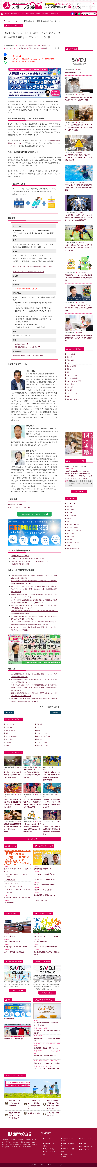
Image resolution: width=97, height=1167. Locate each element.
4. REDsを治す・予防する (13, 886)
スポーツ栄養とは (15, 13)
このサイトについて (85, 1139)
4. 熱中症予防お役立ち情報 (20, 564)
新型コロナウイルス (42, 745)
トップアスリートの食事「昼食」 (44, 879)
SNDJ (7, 745)
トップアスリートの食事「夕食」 (44, 884)
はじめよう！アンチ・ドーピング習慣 (46, 936)
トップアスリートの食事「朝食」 (44, 874)
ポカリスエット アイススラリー (19, 507)
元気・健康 (9, 48)
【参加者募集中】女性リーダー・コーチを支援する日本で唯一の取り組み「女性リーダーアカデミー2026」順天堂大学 (78, 217)
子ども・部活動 (20, 48)
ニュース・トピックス (14, 21)
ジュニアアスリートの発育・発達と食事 (47, 1068)
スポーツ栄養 (31, 45)
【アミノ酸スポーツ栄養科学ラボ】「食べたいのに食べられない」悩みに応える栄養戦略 (78, 307)
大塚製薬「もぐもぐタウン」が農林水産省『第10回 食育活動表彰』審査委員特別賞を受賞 (79, 277)
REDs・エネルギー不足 (43, 736)
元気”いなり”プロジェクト (68, 1139)
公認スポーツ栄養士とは (12, 941)
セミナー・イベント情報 (49, 1145)
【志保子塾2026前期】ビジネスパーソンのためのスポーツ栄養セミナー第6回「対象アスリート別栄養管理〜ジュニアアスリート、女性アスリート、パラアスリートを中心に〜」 (79, 474)
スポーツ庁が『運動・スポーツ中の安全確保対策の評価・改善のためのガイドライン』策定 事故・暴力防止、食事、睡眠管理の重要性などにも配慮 (34, 589)
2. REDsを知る (10, 880)
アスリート (20, 45)
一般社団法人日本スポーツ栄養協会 (25, 347)
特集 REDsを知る (30, 13)
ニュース (7, 13)
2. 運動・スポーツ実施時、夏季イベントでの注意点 (28, 558)
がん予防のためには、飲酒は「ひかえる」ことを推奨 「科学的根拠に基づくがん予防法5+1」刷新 (78, 157)
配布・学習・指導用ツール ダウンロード (17, 897)
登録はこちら (17, 990)
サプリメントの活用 (40, 941)
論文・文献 (9, 739)
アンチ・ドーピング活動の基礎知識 (45, 947)
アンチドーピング (54, 13)
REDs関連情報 (9, 902)
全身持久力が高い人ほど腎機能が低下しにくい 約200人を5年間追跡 (12, 774)
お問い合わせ (85, 1149)
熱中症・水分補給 (34, 48)
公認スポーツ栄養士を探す (67, 1155)
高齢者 (45, 48)
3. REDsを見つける (11, 883)
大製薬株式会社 (19, 344)
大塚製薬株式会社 (14, 505)
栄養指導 (39, 724)
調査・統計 (39, 739)
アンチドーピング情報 (49, 1153)
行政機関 (8, 742)
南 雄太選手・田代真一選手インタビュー (47, 1048)
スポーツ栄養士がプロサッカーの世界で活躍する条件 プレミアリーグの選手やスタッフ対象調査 (78, 247)
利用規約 (83, 1143)
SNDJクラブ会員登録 (67, 1145)
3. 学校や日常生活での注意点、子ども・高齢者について (30, 561)
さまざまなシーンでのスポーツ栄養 (15, 947)
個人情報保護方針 (86, 1146)
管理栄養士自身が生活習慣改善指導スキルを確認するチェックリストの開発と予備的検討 (78, 337)
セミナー (22, 13)
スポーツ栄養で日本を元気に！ (14, 952)
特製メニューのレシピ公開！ (43, 890)
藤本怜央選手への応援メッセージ (44, 895)
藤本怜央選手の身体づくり (42, 869)
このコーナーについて (41, 900)
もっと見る (31, 839)
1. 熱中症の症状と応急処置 (20, 556)
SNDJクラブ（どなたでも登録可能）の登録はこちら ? (28, 272)
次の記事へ (55, 712)
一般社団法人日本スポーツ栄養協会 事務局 (28, 355)
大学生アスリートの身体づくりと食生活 (47, 1063)
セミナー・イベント (45, 45)
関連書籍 (38, 13)
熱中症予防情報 (45, 13)
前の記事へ (9, 712)
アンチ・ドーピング (42, 733)
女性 (7, 733)
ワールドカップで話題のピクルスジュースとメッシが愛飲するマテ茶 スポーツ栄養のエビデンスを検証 (78, 127)
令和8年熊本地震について (73, 72)
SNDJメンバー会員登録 (67, 1150)
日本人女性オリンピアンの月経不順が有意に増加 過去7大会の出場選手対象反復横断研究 (79, 187)
